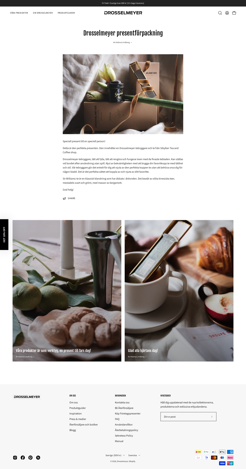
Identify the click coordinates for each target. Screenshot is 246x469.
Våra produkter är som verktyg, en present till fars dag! (53, 350)
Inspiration (75, 413)
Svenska (132, 455)
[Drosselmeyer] (123, 13)
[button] (220, 12)
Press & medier (77, 419)
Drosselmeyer (122, 461)
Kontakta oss (122, 402)
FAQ (117, 419)
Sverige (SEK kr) (113, 455)
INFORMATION (120, 395)
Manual (119, 441)
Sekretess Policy (124, 435)
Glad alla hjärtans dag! (143, 350)
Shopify (132, 461)
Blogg (72, 430)
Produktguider (77, 408)
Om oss (73, 402)
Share (71, 198)
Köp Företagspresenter (127, 413)
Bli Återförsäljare (124, 408)
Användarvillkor (124, 424)
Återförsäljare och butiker (83, 424)
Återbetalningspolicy (126, 430)
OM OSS (72, 395)
